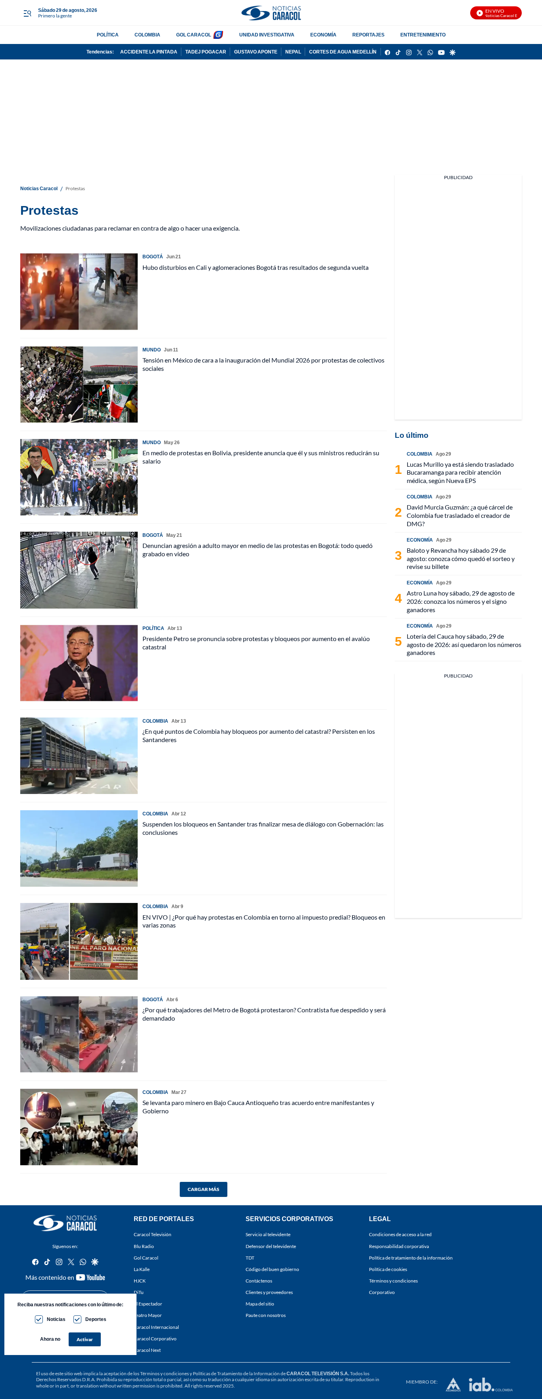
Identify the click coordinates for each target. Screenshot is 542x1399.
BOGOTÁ (152, 257)
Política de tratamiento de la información (411, 1258)
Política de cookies (388, 1269)
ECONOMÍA (323, 35)
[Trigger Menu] (27, 13)
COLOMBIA (147, 35)
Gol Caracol (146, 1258)
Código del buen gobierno (272, 1269)
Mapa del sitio (260, 1304)
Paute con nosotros (266, 1316)
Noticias (56, 1319)
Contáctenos (259, 1281)
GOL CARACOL (193, 35)
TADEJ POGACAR (205, 52)
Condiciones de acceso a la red (400, 1235)
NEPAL (293, 52)
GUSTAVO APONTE (255, 52)
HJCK (140, 1281)
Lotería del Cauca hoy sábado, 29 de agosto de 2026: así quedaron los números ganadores (464, 644)
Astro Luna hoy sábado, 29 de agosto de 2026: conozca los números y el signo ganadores (461, 601)
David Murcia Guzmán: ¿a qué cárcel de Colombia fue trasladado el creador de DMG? (460, 515)
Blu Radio (144, 1246)
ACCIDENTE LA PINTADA (148, 52)
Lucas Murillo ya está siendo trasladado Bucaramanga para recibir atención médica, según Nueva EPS (460, 472)
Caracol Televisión (152, 1235)
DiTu (139, 1292)
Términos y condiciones (393, 1281)
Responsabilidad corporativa (399, 1246)
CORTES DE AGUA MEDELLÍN (343, 52)
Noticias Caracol (39, 188)
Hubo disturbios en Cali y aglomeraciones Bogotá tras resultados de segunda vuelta (255, 267)
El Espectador (148, 1304)
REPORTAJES (368, 35)
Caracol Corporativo (155, 1339)
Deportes (95, 1319)
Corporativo (382, 1292)
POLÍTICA (108, 35)
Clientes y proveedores (269, 1292)
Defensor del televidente (271, 1246)
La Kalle (142, 1269)
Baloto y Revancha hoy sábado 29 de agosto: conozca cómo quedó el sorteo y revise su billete (461, 558)
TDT (250, 1258)
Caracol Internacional (156, 1327)
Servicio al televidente (268, 1235)
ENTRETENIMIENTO (423, 35)
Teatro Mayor (148, 1316)
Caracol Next (147, 1350)
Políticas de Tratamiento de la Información (236, 1373)
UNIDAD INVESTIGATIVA (266, 35)
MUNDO (151, 350)
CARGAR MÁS (203, 1189)
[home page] (271, 13)
